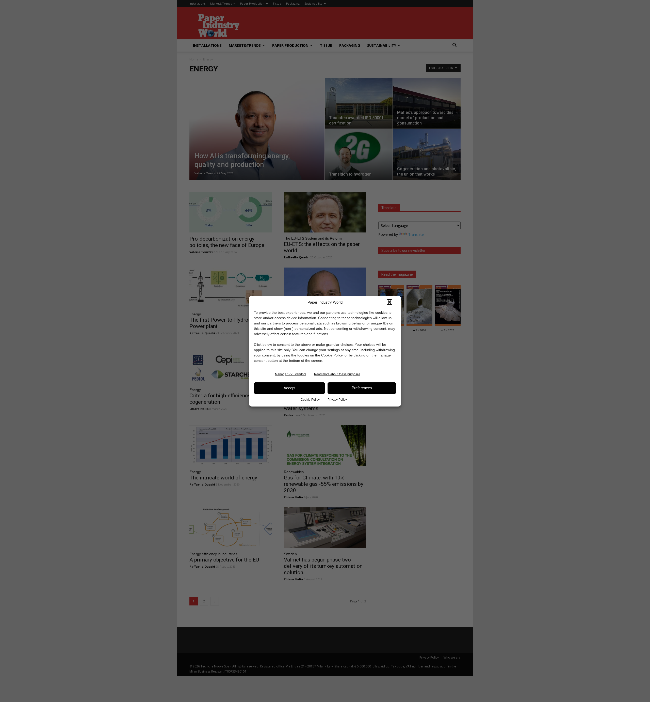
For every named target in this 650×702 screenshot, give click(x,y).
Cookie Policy (310, 399)
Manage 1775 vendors (290, 374)
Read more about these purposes (337, 374)
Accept (289, 388)
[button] (389, 302)
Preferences (362, 388)
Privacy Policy (337, 399)
